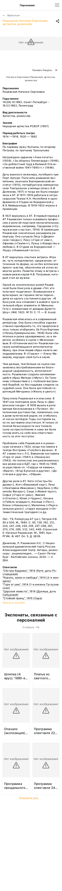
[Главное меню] (57, 5)
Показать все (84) (14, 602)
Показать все (29, 798)
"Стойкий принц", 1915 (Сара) (22, 598)
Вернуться (13, 15)
